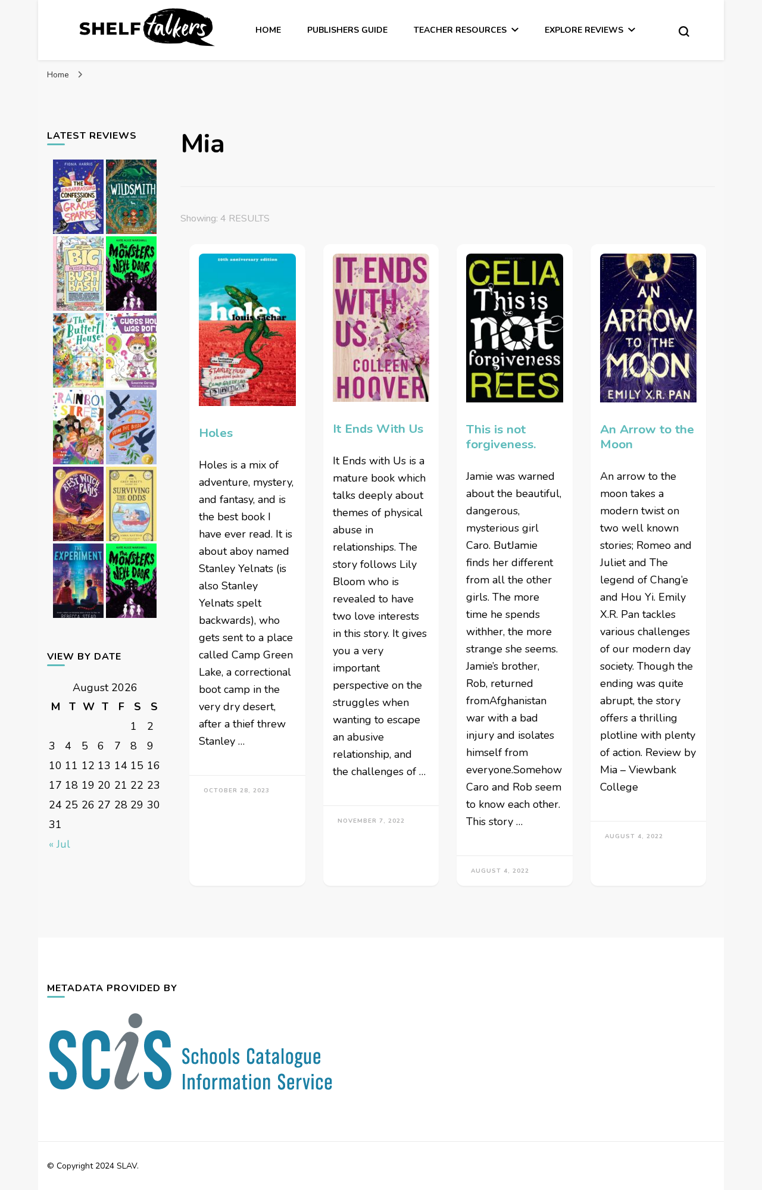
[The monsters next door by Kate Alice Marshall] (131, 310)
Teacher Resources (460, 30)
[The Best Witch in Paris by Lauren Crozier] (78, 540)
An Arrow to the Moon (647, 436)
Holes (216, 432)
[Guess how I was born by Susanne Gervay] (131, 387)
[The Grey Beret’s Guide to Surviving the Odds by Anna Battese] (131, 540)
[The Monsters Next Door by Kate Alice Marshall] (131, 617)
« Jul (59, 844)
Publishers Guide (347, 30)
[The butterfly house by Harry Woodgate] (78, 387)
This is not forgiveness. (501, 436)
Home (268, 30)
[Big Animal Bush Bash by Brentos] (78, 310)
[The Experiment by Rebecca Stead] (78, 617)
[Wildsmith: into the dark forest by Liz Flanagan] (131, 233)
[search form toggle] (684, 31)
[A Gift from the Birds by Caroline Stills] (131, 464)
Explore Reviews (584, 30)
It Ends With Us (378, 428)
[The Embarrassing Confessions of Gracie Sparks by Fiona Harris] (78, 233)
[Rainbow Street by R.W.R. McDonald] (78, 464)
